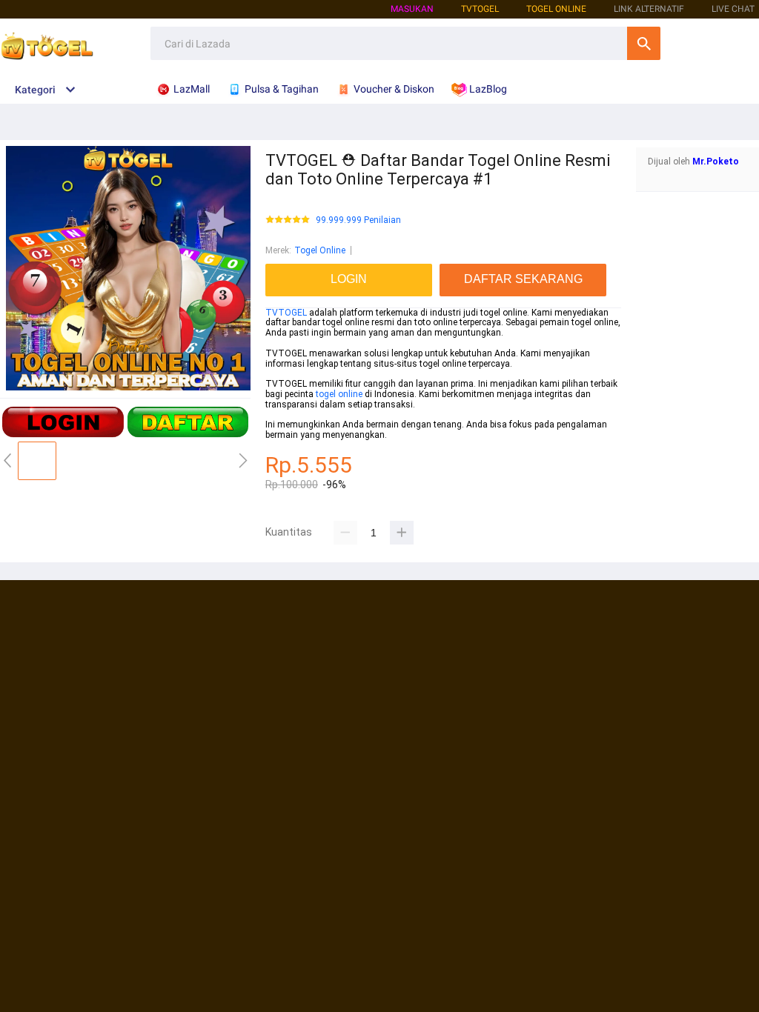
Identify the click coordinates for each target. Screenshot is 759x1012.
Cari (643, 43)
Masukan (412, 9)
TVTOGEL (286, 312)
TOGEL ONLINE (556, 9)
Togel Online (319, 250)
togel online (339, 394)
